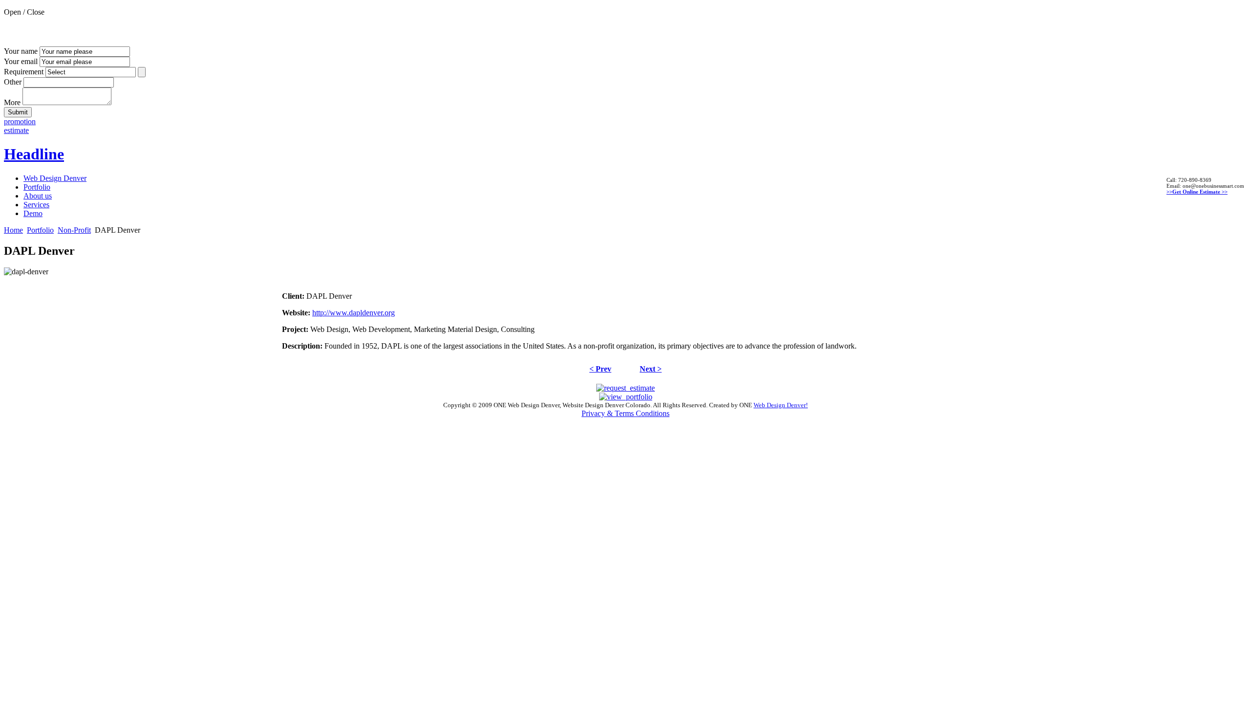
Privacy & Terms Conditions (625, 413)
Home (13, 230)
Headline (34, 154)
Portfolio (40, 230)
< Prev (600, 369)
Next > (651, 369)
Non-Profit (74, 230)
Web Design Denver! (781, 405)
